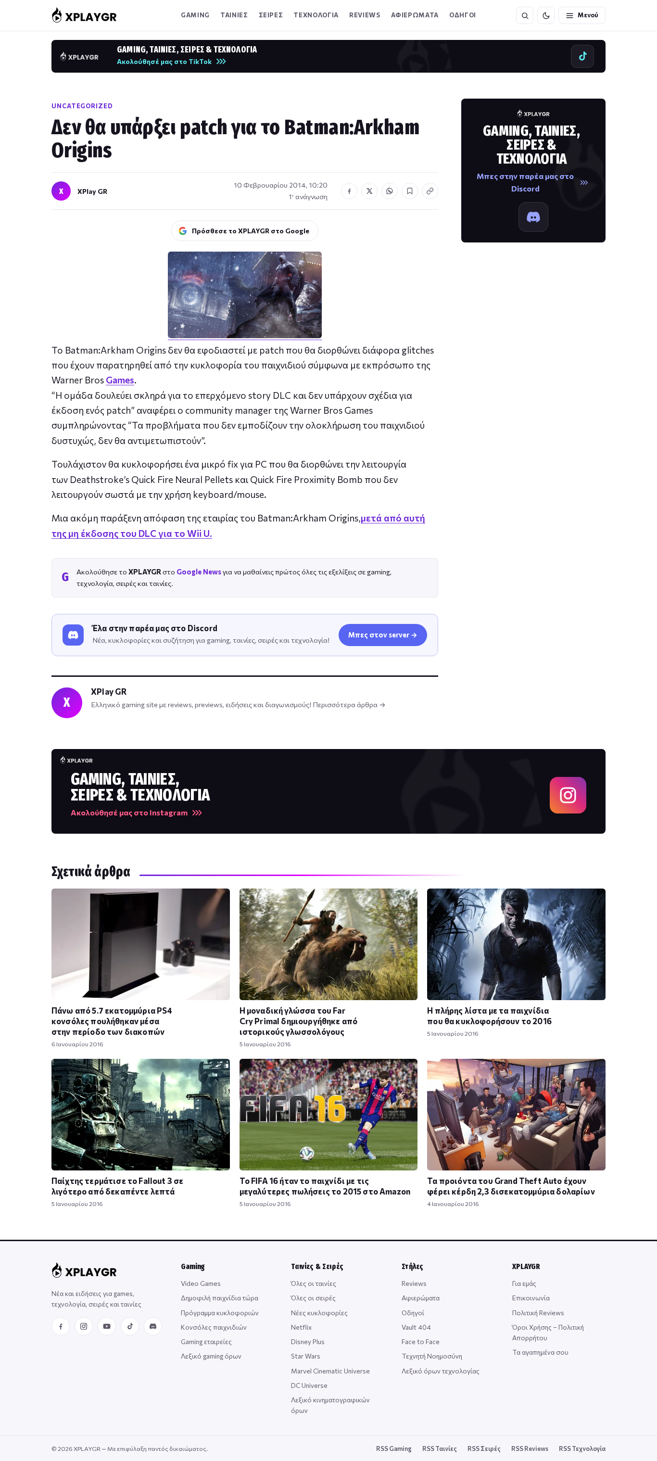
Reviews (364, 15)
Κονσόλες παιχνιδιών (214, 1327)
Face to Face (421, 1341)
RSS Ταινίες (439, 1448)
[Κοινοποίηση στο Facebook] (349, 191)
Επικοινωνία (531, 1298)
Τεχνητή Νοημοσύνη (432, 1356)
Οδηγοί (413, 1313)
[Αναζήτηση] (524, 15)
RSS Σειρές (484, 1448)
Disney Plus (308, 1341)
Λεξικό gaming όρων (211, 1356)
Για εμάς (524, 1283)
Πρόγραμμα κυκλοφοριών (220, 1313)
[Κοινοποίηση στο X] (369, 191)
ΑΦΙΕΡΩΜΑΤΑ (415, 15)
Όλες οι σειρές (313, 1298)
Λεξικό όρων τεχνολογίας (441, 1371)
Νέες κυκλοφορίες (319, 1313)
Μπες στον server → (382, 634)
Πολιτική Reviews (538, 1313)
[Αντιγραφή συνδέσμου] (430, 191)
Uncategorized (82, 106)
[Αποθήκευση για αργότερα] (410, 191)
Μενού (588, 15)
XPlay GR (92, 191)
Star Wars (305, 1356)
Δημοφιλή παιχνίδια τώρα (219, 1298)
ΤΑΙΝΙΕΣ (234, 15)
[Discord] (153, 1326)
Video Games (201, 1283)
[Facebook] (60, 1326)
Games (120, 379)
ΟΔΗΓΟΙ (462, 15)
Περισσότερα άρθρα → (349, 704)
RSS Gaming (394, 1448)
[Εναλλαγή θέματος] (546, 15)
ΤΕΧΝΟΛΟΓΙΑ (316, 15)
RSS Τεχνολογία (582, 1448)
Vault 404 (416, 1327)
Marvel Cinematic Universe (330, 1371)
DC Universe (309, 1385)
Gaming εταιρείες (206, 1341)
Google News (199, 571)
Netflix (301, 1327)
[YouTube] (107, 1326)
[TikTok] (130, 1326)
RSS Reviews (529, 1448)
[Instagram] (84, 1326)
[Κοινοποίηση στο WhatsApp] (389, 191)
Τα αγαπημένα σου (540, 1352)
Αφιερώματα (421, 1298)
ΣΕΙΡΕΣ (271, 15)
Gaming (195, 15)
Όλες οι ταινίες (313, 1283)
